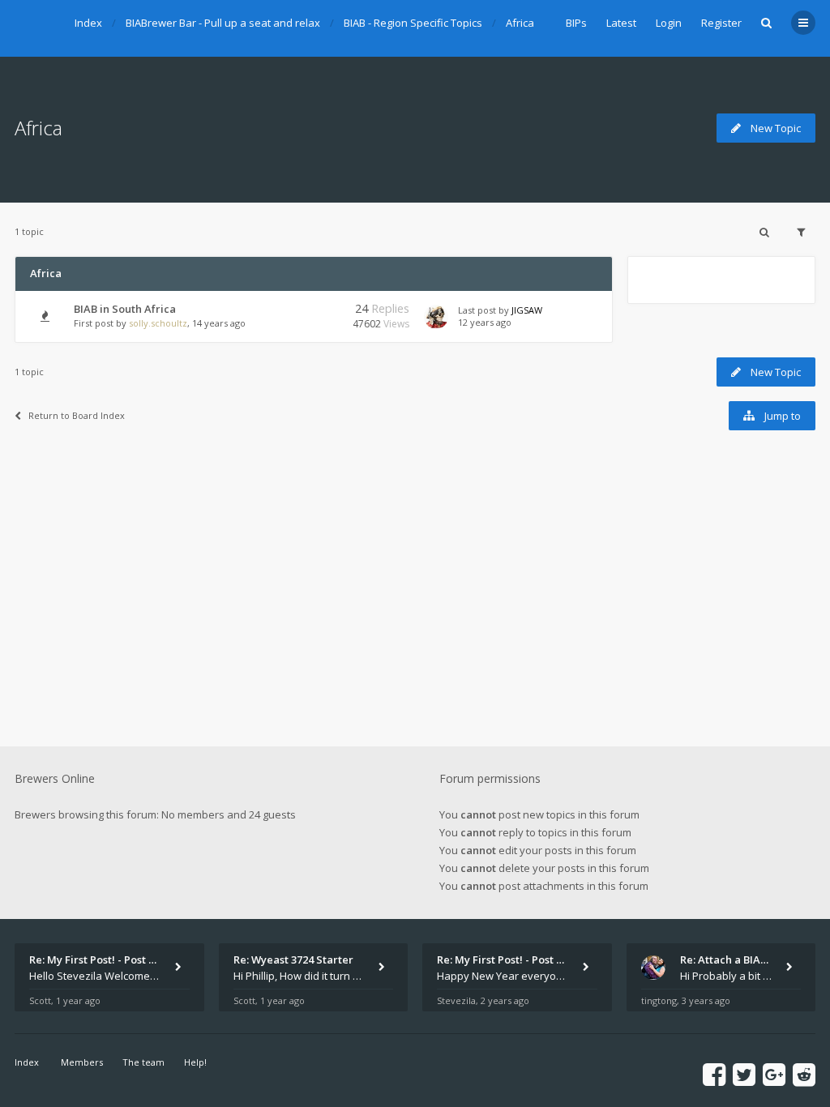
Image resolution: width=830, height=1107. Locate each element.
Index (88, 22)
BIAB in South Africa (125, 308)
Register (721, 22)
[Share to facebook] (714, 1074)
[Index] (35, 28)
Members (82, 1062)
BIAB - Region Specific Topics (413, 22)
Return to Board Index (76, 415)
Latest (621, 22)
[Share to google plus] (774, 1074)
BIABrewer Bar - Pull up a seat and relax (223, 22)
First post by (100, 323)
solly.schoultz (158, 323)
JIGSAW (526, 310)
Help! (195, 1062)
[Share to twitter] (744, 1074)
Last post (478, 310)
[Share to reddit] (804, 1074)
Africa (520, 22)
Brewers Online (55, 778)
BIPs (576, 22)
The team (143, 1062)
